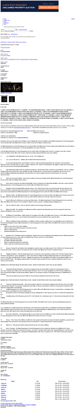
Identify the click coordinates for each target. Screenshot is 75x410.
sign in (7, 400)
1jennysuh (3, 63)
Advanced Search (23, 29)
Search (2, 29)
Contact (3, 404)
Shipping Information (19, 404)
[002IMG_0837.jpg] (12, 101)
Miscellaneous (14, 34)
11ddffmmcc (4, 385)
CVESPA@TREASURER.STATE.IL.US (22, 127)
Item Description (6, 47)
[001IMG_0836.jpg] (4, 101)
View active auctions (5, 55)
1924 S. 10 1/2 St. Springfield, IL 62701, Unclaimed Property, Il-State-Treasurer (19, 59)
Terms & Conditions (31, 404)
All (9, 34)
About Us (11, 404)
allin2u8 (3, 389)
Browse (3, 31)
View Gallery (8, 93)
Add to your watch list (21, 42)
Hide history (4, 42)
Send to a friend (11, 42)
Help (6, 404)
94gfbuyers (3, 397)
